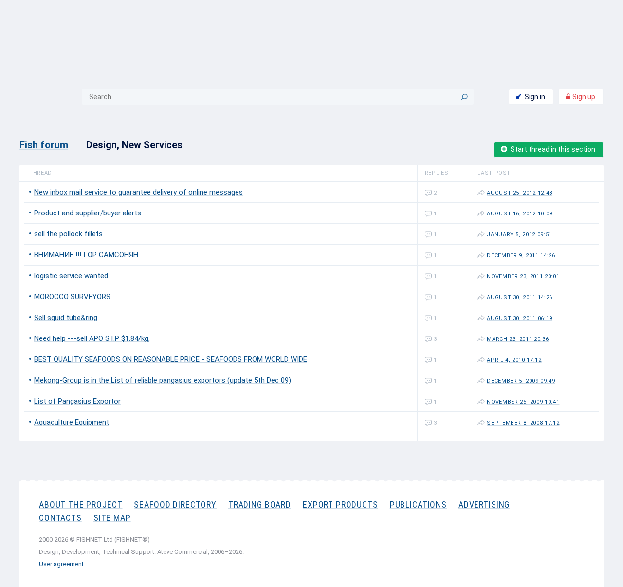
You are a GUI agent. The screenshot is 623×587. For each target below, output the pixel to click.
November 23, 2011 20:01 (523, 276)
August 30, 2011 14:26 (519, 297)
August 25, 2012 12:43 (519, 193)
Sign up (583, 97)
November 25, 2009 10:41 (523, 402)
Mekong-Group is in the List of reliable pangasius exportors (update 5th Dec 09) (162, 380)
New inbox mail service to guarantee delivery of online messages (138, 192)
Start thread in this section (553, 149)
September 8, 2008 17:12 (523, 423)
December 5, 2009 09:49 (521, 381)
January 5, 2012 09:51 (519, 234)
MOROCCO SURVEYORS (72, 296)
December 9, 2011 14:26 (521, 255)
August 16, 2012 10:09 (519, 214)
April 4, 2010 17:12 (514, 360)
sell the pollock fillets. (69, 234)
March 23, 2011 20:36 (518, 339)
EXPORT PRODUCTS (340, 504)
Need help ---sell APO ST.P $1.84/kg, (92, 338)
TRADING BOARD (259, 504)
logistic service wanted (71, 275)
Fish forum (43, 145)
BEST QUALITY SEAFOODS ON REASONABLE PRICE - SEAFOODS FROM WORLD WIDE (170, 359)
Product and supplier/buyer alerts (87, 213)
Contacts (60, 518)
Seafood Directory (175, 504)
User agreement (61, 564)
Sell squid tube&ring (65, 317)
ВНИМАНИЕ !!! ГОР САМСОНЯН (86, 254)
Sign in (535, 97)
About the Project (80, 504)
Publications (418, 504)
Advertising (484, 504)
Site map (112, 518)
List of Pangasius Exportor (77, 401)
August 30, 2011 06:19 (519, 318)
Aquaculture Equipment (71, 422)
